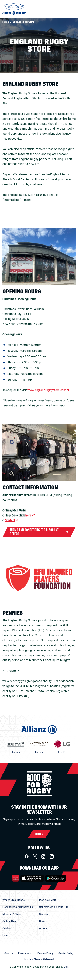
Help (5, 935)
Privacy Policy (45, 953)
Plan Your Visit (47, 900)
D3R (66, 966)
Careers (8, 953)
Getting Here (9, 921)
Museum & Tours (11, 914)
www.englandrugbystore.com (46, 390)
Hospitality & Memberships (17, 907)
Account (43, 928)
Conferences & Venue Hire (53, 907)
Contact (10, 520)
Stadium (43, 914)
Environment (25, 953)
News (42, 921)
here (28, 515)
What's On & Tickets (13, 900)
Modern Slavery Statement (39, 959)
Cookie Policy (66, 953)
